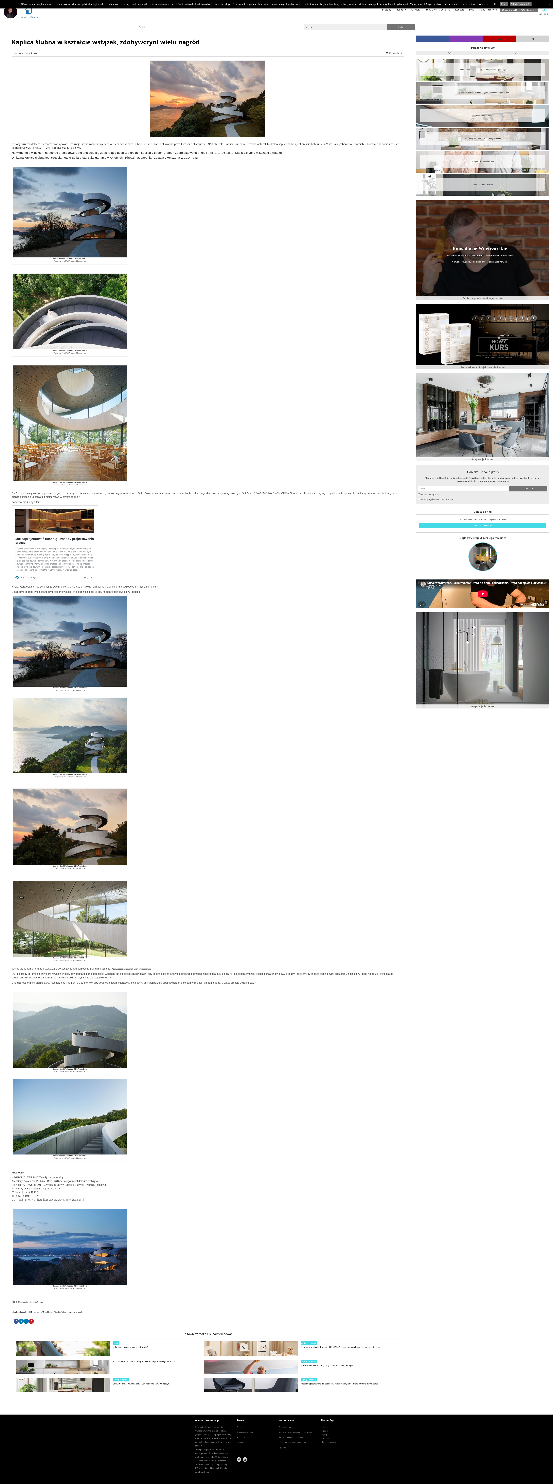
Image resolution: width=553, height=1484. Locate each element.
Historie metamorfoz (329, 1442)
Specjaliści (444, 9)
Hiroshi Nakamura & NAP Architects (73, 259)
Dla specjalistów (285, 1427)
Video (482, 9)
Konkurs (459, 9)
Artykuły (415, 9)
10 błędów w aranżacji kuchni (482, 185)
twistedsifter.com (36, 1302)
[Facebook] (432, 39)
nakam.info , (25, 1302)
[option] (482, 70)
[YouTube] (499, 39)
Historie (492, 9)
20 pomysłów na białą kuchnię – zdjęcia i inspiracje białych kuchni (144, 1361)
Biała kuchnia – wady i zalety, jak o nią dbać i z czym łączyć (141, 1383)
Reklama (282, 1448)
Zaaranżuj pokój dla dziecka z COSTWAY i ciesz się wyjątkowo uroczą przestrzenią (340, 1347)
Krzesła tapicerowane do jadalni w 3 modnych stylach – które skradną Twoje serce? (340, 1383)
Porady (116, 1343)
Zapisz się (528, 488)
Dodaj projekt (510, 10)
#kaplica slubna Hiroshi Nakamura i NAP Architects (32, 1312)
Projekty (386, 9)
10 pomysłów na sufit (483, 139)
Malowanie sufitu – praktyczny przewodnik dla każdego (327, 1365)
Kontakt (240, 1443)
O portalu (240, 1427)
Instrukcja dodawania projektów (291, 1438)
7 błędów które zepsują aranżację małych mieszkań (483, 70)
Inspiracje (401, 9)
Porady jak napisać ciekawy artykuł (292, 1443)
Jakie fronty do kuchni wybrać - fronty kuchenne (482, 162)
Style (471, 9)
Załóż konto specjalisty (483, 525)
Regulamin (241, 1438)
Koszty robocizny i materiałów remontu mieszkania (131, 969)
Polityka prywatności (245, 1432)
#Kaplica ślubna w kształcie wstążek (68, 1312)
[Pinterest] (532, 39)
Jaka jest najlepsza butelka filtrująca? (130, 1347)
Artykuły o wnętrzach (22, 53)
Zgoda (504, 4)
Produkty (430, 9)
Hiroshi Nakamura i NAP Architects (219, 153)
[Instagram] (466, 39)
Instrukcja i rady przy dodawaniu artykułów (295, 1432)
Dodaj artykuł (530, 10)
